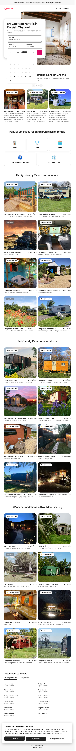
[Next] (41, 85)
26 (22, 76)
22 (33, 72)
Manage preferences (57, 739)
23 (10, 76)
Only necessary (36, 739)
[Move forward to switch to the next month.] (33, 52)
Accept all (14, 739)
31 (14, 80)
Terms (40, 748)
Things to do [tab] (25, 678)
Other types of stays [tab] (10, 678)
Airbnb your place (62, 8)
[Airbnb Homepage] (9, 8)
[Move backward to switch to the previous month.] (10, 52)
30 (10, 80)
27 (26, 76)
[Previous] (33, 85)
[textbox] (16, 46)
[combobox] (25, 39)
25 (18, 76)
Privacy (34, 748)
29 (33, 76)
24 (14, 76)
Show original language (53, 2)
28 (30, 76)
